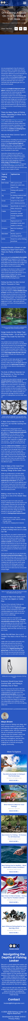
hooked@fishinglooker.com (14, 1003)
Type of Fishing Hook (4, 176)
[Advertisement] (14, 53)
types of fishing (14, 164)
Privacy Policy (14, 1019)
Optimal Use (15, 174)
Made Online (19, 1017)
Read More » (14, 780)
